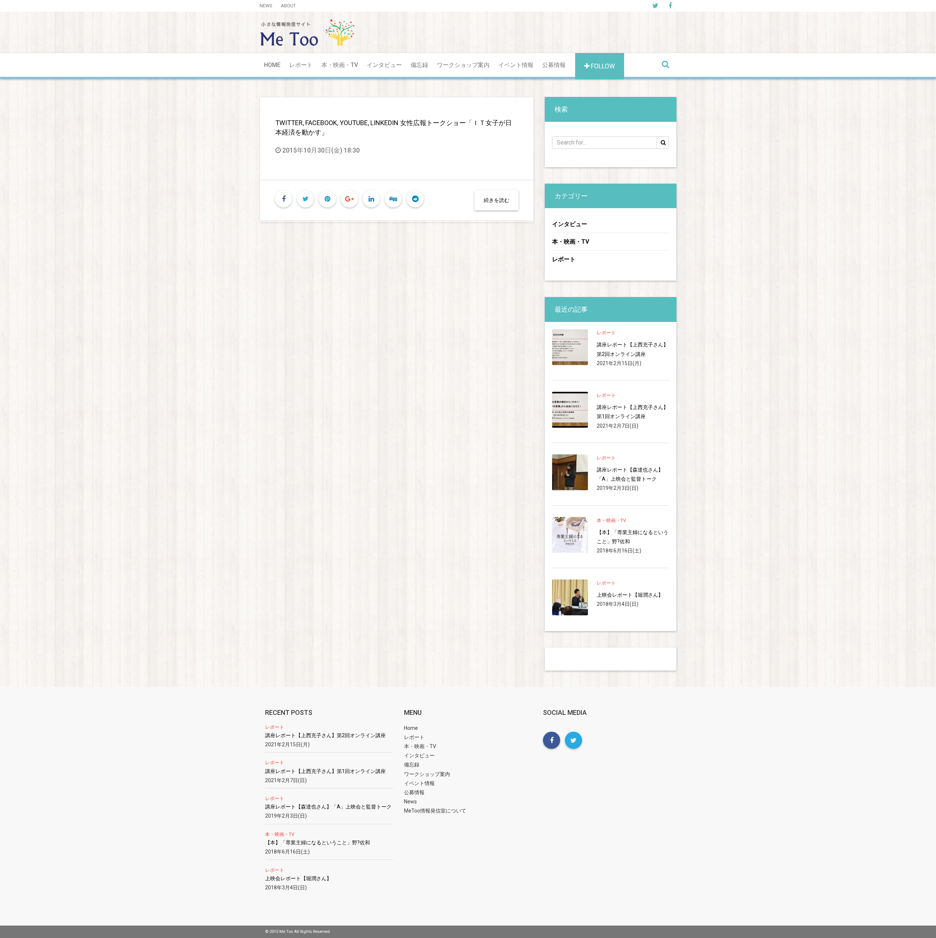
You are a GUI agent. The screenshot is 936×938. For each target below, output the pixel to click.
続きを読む (496, 200)
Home (272, 64)
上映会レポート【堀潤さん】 (630, 595)
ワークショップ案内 (463, 64)
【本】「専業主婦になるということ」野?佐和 (632, 536)
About (288, 5)
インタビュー (384, 64)
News (266, 5)
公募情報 (554, 64)
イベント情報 (515, 64)
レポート (301, 64)
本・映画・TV (339, 64)
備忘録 (419, 64)
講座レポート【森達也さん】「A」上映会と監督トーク (630, 474)
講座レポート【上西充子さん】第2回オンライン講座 (632, 349)
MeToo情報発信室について (435, 811)
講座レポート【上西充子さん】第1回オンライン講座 (632, 411)
